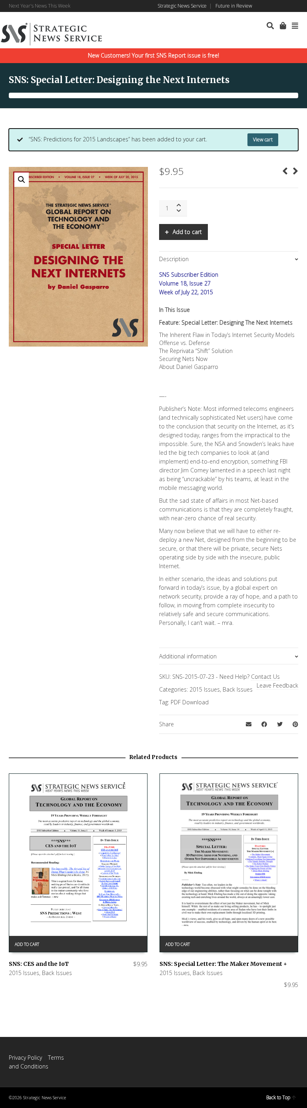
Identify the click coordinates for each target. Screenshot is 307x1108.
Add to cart (187, 232)
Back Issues (238, 689)
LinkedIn (274, 6)
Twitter (286, 6)
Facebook (262, 6)
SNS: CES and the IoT (39, 963)
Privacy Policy (25, 1057)
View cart (263, 139)
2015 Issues (204, 689)
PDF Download (190, 702)
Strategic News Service (182, 5)
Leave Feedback (277, 685)
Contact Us (265, 676)
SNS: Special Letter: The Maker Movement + (223, 963)
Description (174, 259)
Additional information (188, 656)
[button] (21, 179)
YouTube (297, 6)
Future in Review (233, 5)
